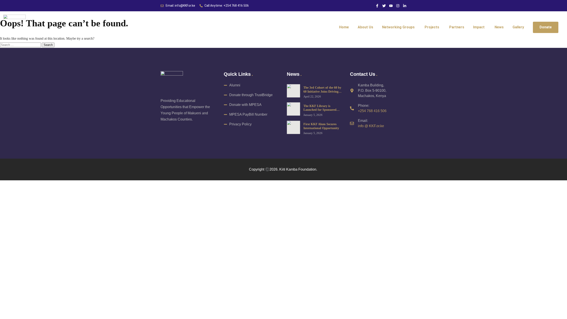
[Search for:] (21, 45)
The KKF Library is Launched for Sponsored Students (319, 109)
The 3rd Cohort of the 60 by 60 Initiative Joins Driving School (322, 91)
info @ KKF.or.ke (371, 126)
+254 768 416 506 (372, 111)
